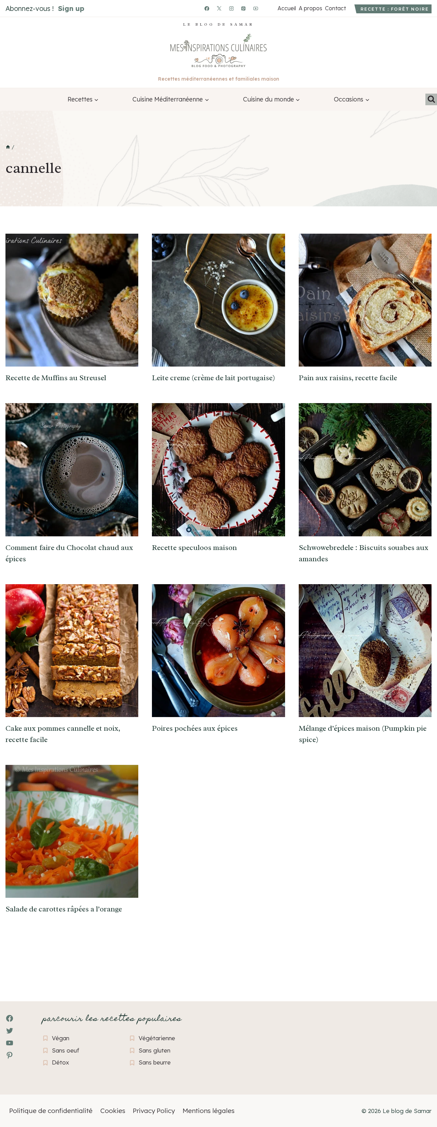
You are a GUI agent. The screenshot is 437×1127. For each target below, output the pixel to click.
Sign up (71, 8)
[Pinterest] (244, 8)
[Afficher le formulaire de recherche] (431, 99)
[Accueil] (7, 147)
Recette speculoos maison (194, 547)
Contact (335, 8)
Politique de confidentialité (51, 1111)
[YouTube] (255, 8)
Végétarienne (157, 1038)
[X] (219, 8)
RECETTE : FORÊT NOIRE (395, 9)
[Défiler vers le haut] (17, 1084)
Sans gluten (154, 1050)
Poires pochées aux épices (195, 728)
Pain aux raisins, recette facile (348, 378)
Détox (60, 1062)
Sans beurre (155, 1062)
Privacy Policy (154, 1111)
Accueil (287, 8)
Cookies (112, 1111)
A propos (310, 8)
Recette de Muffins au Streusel (55, 378)
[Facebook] (207, 8)
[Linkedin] (268, 8)
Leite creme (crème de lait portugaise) (213, 378)
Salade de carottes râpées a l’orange (63, 909)
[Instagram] (231, 8)
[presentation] (71, 300)
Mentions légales (209, 1111)
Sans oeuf (65, 1050)
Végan (60, 1038)
